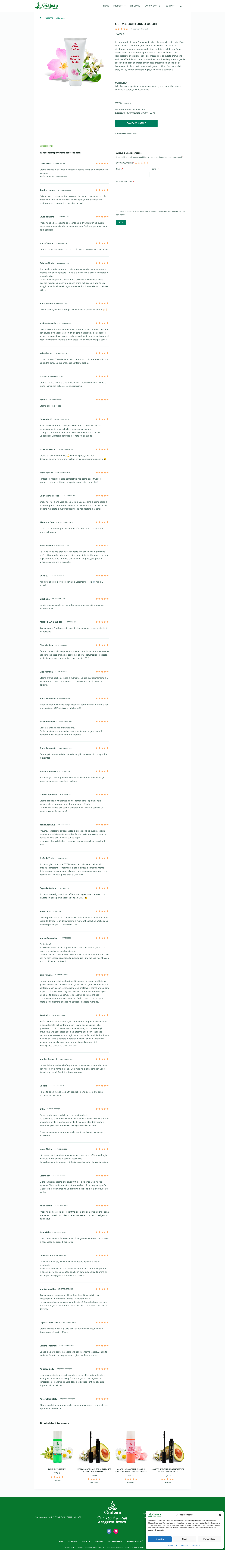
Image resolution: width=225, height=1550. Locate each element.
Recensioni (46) (46, 146)
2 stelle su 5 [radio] (139, 163)
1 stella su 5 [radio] (136, 163)
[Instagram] (115, 1531)
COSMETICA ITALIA (62, 1517)
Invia (121, 222)
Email (155, 169)
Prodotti (118, 6)
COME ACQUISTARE (136, 123)
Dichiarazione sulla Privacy (190, 1545)
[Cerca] (181, 6)
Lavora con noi (153, 6)
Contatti (170, 6)
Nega (184, 1539)
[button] (219, 1515)
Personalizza (209, 1539)
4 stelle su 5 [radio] (145, 163)
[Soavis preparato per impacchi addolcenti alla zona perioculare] (131, 1447)
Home (106, 6)
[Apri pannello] (188, 5)
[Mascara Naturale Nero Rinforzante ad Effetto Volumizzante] (94, 1447)
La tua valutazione (125, 163)
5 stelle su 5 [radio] (148, 163)
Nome (119, 169)
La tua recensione (125, 181)
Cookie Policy (173, 1545)
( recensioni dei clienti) (139, 29)
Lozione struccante (57, 1469)
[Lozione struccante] (57, 1447)
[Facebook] (109, 1531)
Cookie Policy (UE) (135, 1541)
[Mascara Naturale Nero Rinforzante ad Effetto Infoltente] (168, 1447)
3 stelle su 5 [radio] (142, 163)
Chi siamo (135, 6)
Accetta (160, 1539)
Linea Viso (132, 133)
